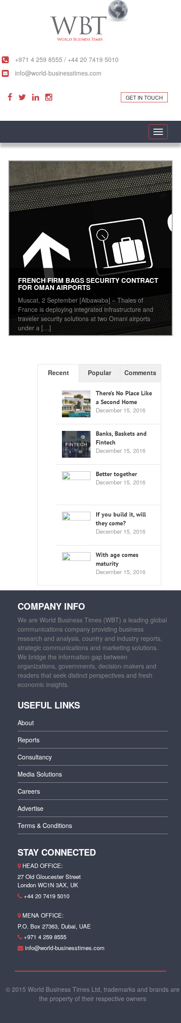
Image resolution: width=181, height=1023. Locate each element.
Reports (29, 739)
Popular (99, 372)
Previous (17, 250)
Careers (29, 791)
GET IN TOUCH (144, 97)
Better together (116, 474)
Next (164, 250)
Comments (140, 372)
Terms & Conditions (45, 825)
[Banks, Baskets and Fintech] (76, 444)
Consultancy (35, 756)
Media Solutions (40, 774)
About (26, 722)
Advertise (30, 808)
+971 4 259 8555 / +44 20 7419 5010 (66, 59)
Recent (58, 372)
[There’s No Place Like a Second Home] (76, 404)
